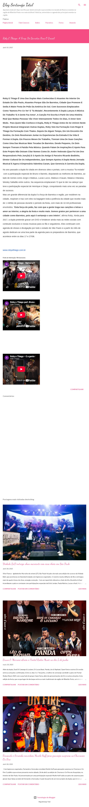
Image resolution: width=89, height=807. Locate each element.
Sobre (37, 23)
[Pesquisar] (79, 4)
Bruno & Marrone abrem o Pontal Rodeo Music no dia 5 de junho (35, 659)
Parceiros (49, 23)
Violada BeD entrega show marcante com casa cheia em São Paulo (36, 564)
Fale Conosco (24, 23)
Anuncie (72, 23)
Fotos (61, 23)
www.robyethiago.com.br (14, 250)
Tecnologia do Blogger (46, 797)
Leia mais (82, 589)
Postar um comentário (28, 589)
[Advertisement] (44, 474)
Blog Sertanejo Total (18, 4)
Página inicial (8, 23)
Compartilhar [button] (76, 389)
